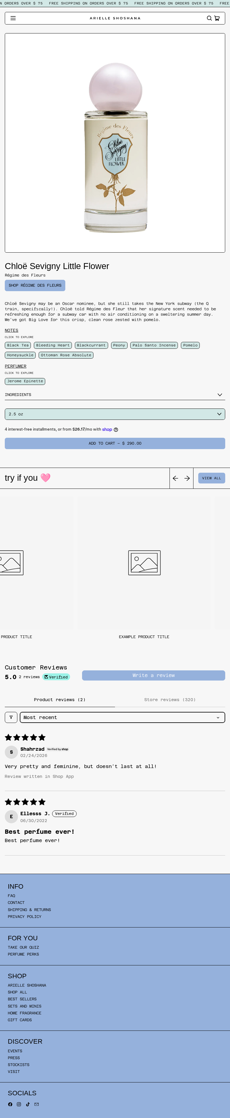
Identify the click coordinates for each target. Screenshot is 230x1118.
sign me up (115, 646)
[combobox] (72, 613)
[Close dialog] (175, 467)
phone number (79, 601)
